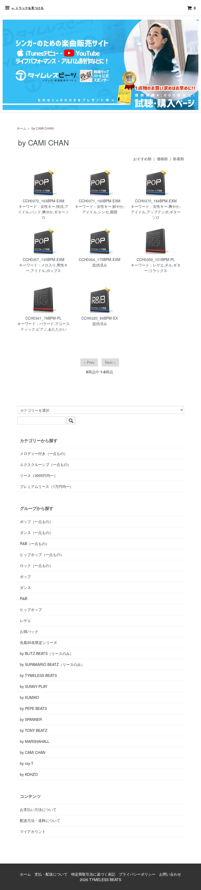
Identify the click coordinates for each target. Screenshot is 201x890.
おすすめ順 (142, 158)
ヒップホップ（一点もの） (42, 554)
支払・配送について (51, 874)
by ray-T (27, 763)
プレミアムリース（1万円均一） (46, 486)
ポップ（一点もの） (36, 521)
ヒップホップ (31, 609)
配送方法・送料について (40, 820)
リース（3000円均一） (39, 475)
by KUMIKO (29, 697)
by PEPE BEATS (33, 708)
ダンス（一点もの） (36, 532)
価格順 (162, 158)
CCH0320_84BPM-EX (99, 318)
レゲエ (25, 620)
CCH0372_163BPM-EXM (43, 200)
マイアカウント (33, 831)
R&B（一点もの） (34, 543)
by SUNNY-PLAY (33, 686)
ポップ (25, 576)
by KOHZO (29, 774)
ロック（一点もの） (36, 565)
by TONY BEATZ (33, 730)
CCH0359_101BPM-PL (156, 259)
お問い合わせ (170, 874)
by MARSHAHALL (34, 741)
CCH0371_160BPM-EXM (99, 200)
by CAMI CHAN (43, 128)
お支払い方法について (38, 809)
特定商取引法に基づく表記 (93, 874)
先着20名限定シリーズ (38, 642)
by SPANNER (31, 719)
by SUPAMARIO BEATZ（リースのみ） (52, 664)
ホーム (21, 128)
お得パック (29, 631)
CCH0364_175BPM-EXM (99, 259)
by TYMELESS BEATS (38, 675)
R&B (23, 598)
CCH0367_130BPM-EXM (43, 259)
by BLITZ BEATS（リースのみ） (46, 653)
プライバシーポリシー (137, 874)
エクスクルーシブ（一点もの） (45, 464)
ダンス (25, 587)
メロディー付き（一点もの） (44, 453)
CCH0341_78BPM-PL (43, 318)
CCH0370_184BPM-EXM (156, 200)
